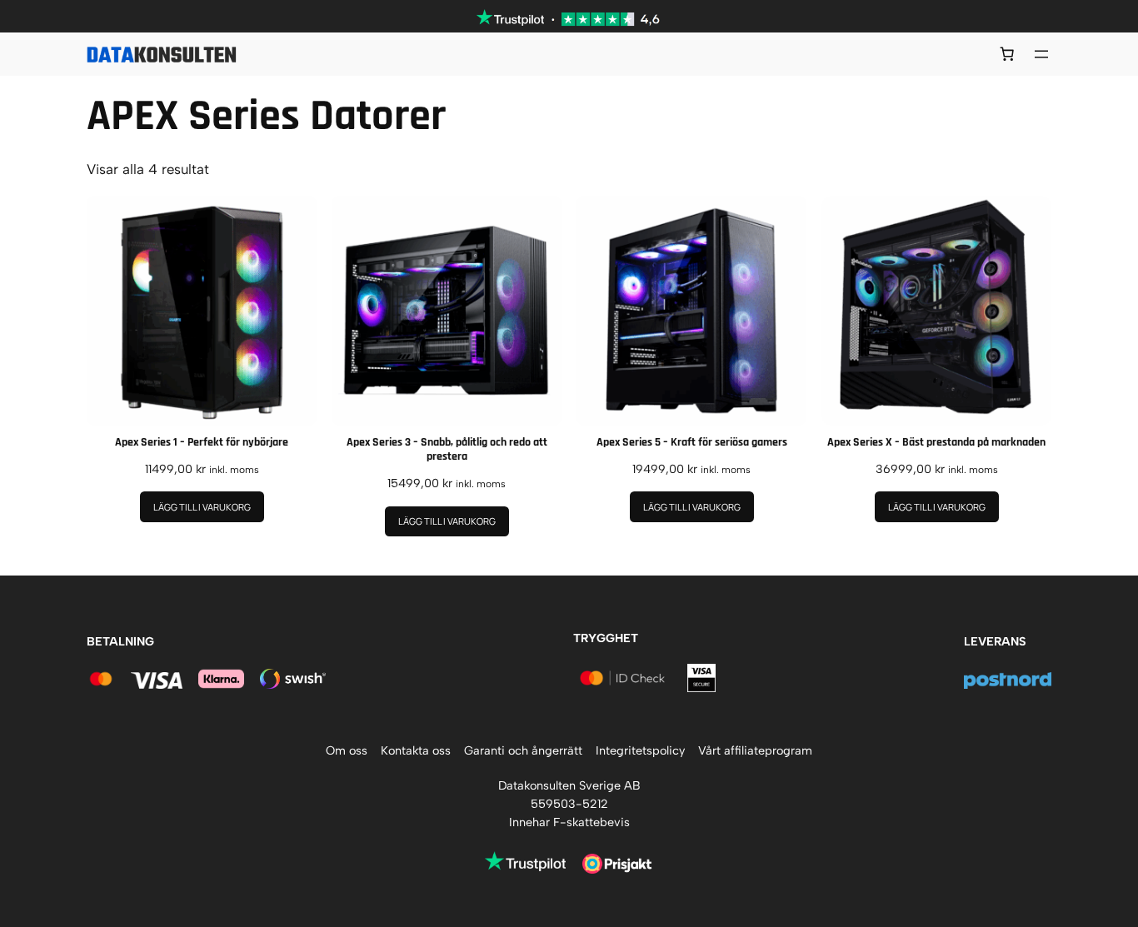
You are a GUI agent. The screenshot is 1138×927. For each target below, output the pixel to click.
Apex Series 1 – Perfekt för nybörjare (201, 443)
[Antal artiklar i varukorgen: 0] (1007, 54)
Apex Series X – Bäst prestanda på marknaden (936, 443)
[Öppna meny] (1041, 54)
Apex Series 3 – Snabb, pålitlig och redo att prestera (447, 450)
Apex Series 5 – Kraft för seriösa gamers (691, 443)
